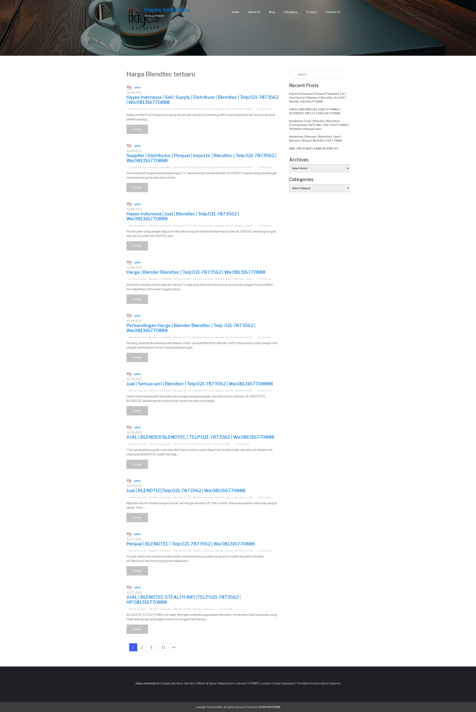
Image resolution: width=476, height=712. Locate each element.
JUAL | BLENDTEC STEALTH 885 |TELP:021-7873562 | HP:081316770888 (183, 599)
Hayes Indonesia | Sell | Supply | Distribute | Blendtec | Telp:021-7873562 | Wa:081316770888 (202, 100)
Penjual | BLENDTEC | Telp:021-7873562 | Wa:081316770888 (190, 544)
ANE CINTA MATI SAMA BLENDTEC (313, 148)
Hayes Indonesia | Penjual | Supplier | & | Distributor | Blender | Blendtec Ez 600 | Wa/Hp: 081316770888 (317, 97)
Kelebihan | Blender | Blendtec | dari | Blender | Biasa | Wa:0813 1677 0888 (315, 138)
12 (163, 647)
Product (311, 12)
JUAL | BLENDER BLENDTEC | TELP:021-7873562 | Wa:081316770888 (200, 437)
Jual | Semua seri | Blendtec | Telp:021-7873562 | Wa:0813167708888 (199, 383)
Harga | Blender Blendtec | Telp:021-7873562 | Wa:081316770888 (196, 272)
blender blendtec (138, 109)
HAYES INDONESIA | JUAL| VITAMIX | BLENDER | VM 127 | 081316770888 (314, 111)
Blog (272, 12)
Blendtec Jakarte (224, 109)
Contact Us (333, 12)
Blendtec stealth (244, 109)
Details (137, 129)
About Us (254, 12)
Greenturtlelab (269, 707)
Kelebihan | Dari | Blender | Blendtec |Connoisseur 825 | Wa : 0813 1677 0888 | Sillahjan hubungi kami (318, 125)
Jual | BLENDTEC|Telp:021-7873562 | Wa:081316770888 (185, 490)
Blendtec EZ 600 (182, 109)
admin (137, 87)
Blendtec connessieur (160, 109)
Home (235, 12)
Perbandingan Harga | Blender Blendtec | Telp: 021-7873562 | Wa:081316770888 (190, 328)
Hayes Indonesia (167, 9)
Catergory (291, 12)
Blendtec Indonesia (203, 109)
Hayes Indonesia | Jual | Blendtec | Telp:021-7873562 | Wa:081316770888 (182, 216)
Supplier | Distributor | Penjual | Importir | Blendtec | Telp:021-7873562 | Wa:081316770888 (201, 158)
